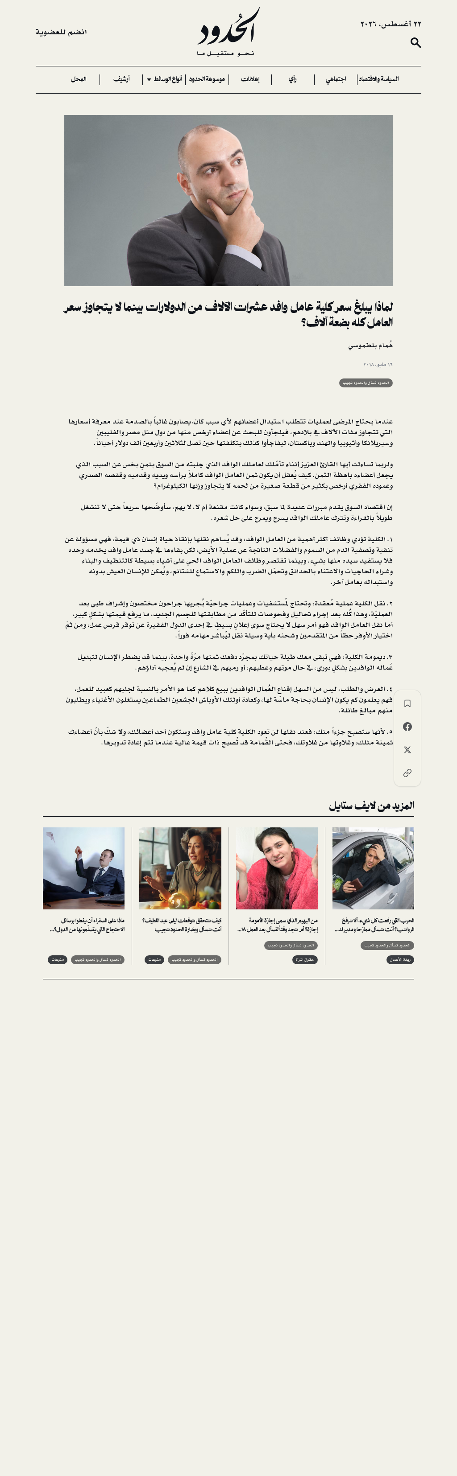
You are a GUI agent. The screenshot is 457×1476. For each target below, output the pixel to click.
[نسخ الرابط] (407, 773)
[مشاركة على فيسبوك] (407, 726)
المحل (78, 79)
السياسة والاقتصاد (379, 79)
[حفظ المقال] (407, 703)
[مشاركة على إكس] (407, 750)
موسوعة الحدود (207, 79)
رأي (293, 79)
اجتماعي (336, 79)
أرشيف (121, 79)
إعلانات (250, 79)
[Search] (416, 42)
